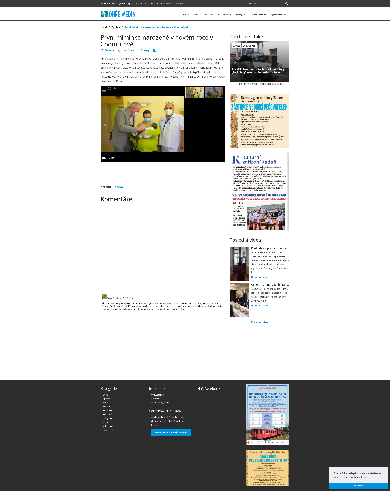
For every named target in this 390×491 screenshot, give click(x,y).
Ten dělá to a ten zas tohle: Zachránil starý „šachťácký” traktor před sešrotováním (258, 70)
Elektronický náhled (160, 402)
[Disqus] (163, 247)
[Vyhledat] (286, 3)
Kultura (209, 14)
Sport (196, 14)
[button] (366, 477)
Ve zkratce (108, 422)
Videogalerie (109, 426)
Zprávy (184, 14)
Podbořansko (167, 3)
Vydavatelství (278, 14)
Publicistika (249, 45)
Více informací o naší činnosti (171, 432)
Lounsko (155, 3)
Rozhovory (224, 14)
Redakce (109, 50)
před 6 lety (128, 50)
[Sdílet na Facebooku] (155, 50)
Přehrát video (261, 277)
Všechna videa (259, 322)
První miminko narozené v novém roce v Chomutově (156, 27)
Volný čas (241, 14)
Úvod (104, 27)
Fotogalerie (258, 14)
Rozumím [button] (358, 485)
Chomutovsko (142, 3)
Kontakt (155, 398)
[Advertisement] (162, 172)
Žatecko (179, 3)
